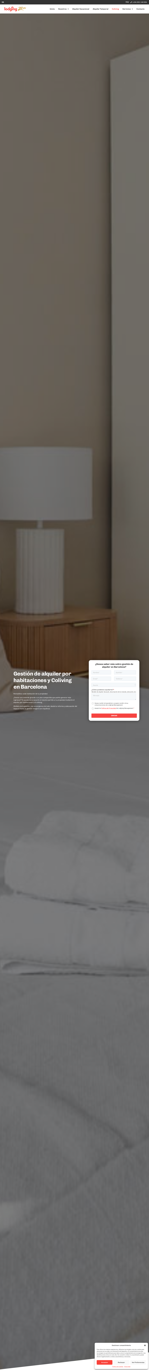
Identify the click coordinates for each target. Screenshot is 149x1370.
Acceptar (104, 1362)
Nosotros (62, 9)
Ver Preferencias (138, 1362)
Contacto (140, 9)
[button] (145, 1345)
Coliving (115, 9)
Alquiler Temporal (100, 9)
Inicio (52, 9)
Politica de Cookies (117, 1366)
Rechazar (121, 1362)
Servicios (126, 9)
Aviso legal (127, 1366)
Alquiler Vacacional (80, 9)
